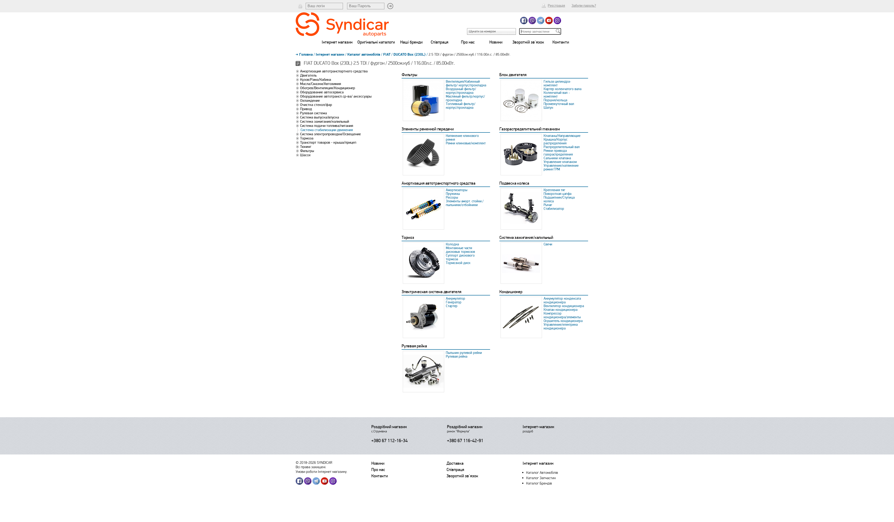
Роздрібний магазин (389, 426)
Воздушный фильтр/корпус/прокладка (461, 91)
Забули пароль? (584, 5)
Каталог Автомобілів (542, 472)
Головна (306, 54)
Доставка (455, 463)
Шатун (548, 107)
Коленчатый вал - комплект (557, 94)
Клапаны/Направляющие (562, 136)
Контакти (560, 42)
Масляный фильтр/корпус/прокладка (465, 98)
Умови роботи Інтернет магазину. (321, 471)
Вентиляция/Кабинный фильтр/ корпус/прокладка (466, 83)
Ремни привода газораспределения (558, 152)
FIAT (386, 54)
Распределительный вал (562, 147)
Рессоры (452, 197)
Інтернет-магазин (538, 426)
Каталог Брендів (539, 483)
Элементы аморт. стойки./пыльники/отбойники (465, 203)
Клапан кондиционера (560, 310)
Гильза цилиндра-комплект (557, 83)
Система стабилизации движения (327, 130)
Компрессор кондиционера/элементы (562, 315)
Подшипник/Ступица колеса (559, 199)
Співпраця (439, 42)
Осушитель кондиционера (563, 321)
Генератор (453, 302)
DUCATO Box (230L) (409, 54)
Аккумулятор (455, 298)
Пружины (453, 194)
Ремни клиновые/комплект (466, 143)
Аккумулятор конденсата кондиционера (562, 300)
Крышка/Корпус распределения (555, 141)
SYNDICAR (324, 462)
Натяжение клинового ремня (462, 138)
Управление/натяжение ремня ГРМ (561, 167)
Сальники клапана (557, 158)
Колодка (452, 244)
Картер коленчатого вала (562, 89)
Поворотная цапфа (557, 194)
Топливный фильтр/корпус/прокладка (460, 106)
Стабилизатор (554, 209)
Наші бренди (411, 42)
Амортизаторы (456, 190)
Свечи (548, 244)
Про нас (468, 42)
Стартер (451, 306)
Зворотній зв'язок (528, 42)
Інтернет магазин (337, 42)
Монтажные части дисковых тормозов (460, 250)
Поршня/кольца (555, 100)
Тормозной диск (458, 263)
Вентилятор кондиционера (564, 306)
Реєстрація (556, 5)
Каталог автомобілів (363, 54)
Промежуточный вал (559, 104)
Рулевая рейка (456, 356)
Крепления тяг (554, 190)
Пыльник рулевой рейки (464, 353)
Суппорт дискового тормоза (460, 257)
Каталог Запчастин (541, 478)
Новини (495, 42)
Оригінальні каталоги (376, 42)
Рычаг (548, 205)
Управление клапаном (560, 162)
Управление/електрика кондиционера (561, 326)
